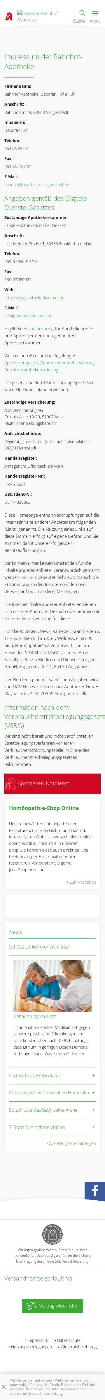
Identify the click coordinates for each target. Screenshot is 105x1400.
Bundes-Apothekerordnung (31, 370)
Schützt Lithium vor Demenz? (39, 947)
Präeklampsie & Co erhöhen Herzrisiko (49, 1092)
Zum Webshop (82, 882)
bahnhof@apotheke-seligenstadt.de (36, 184)
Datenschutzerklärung (44, 1393)
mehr (80, 1053)
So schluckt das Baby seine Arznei (44, 1110)
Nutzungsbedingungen (31, 1347)
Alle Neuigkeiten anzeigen (72, 1143)
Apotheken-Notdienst (42, 783)
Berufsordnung (39, 328)
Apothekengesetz (21, 362)
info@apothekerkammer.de (29, 316)
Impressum (37, 1340)
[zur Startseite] (42, 16)
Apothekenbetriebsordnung (67, 362)
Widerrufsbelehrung (79, 1347)
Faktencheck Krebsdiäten (35, 1075)
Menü (95, 21)
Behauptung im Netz (34, 1016)
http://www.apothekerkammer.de (34, 297)
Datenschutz (68, 1340)
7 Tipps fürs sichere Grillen (37, 1127)
